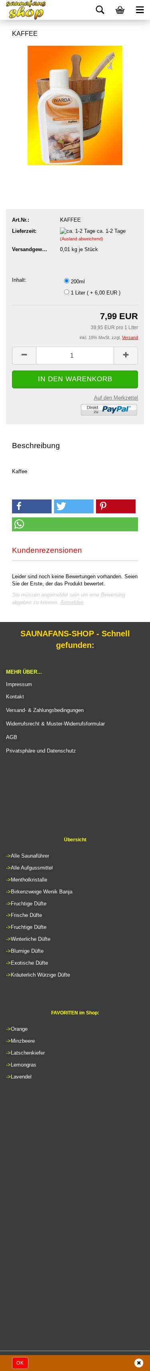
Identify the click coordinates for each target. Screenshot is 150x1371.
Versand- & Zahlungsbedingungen (45, 710)
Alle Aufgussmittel (32, 868)
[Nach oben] (128, 1361)
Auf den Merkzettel (116, 398)
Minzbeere (23, 1041)
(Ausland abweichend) (81, 238)
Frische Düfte (26, 915)
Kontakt (15, 697)
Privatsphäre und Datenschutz (41, 751)
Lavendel (21, 1077)
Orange (19, 1029)
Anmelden (72, 602)
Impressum (19, 684)
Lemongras (23, 1065)
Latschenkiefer (28, 1053)
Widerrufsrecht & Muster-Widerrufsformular (55, 724)
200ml (77, 282)
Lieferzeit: (24, 231)
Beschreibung (36, 445)
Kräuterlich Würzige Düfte (40, 975)
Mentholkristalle (29, 880)
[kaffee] (75, 105)
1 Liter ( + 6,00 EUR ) (94, 293)
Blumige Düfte (27, 951)
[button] (32, 506)
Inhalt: (19, 280)
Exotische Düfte (29, 963)
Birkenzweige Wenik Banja (41, 892)
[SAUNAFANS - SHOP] (26, 10)
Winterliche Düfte (30, 939)
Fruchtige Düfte (28, 904)
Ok (20, 1363)
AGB (11, 737)
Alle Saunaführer (30, 856)
